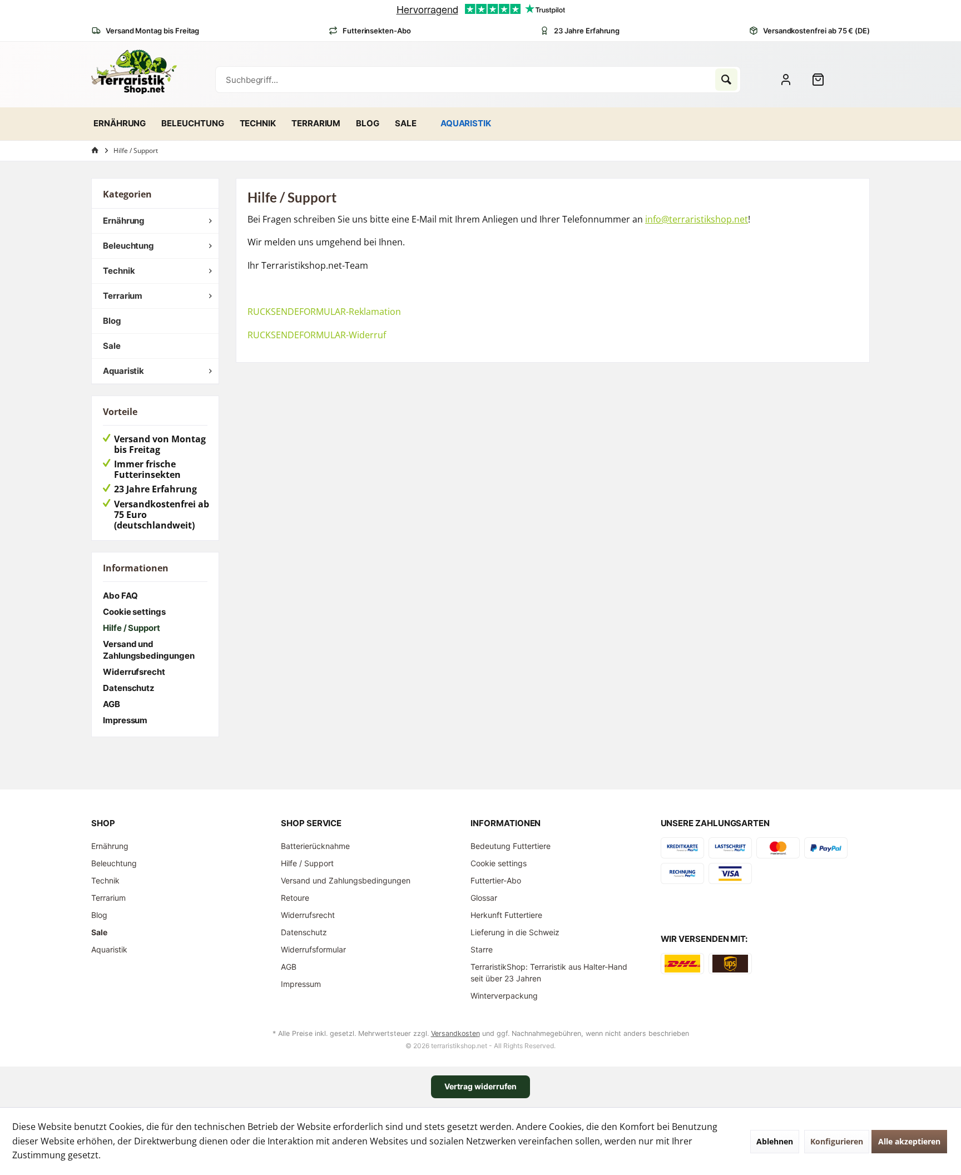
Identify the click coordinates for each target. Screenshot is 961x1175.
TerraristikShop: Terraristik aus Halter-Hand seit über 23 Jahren (548, 972)
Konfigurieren (836, 1141)
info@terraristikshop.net (696, 219)
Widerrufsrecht (134, 672)
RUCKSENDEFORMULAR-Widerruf (316, 335)
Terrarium (122, 295)
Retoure (295, 897)
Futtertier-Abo (495, 880)
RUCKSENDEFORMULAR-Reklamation (324, 311)
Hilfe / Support (131, 628)
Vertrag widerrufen (480, 1086)
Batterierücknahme (315, 846)
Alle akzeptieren (909, 1141)
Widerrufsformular (313, 949)
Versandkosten (455, 1033)
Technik (119, 270)
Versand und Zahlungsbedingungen (149, 650)
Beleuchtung (128, 245)
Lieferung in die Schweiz (514, 932)
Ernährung (124, 220)
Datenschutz (129, 688)
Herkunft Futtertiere (506, 915)
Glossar (483, 897)
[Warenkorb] (822, 79)
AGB (111, 704)
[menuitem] (822, 79)
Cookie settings (134, 611)
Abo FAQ (120, 595)
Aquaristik (123, 371)
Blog (112, 320)
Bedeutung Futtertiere (510, 846)
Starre (481, 949)
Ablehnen (774, 1141)
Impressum (125, 720)
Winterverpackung (504, 995)
